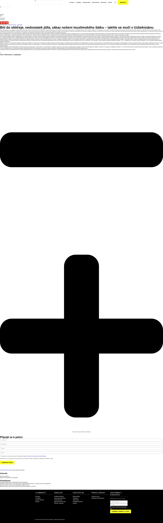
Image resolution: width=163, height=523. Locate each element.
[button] (1, 22)
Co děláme (78, 2)
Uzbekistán (19, 24)
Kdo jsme (72, 2)
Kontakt (110, 2)
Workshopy (103, 2)
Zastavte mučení (12, 24)
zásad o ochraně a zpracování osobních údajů (35, 456)
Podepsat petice (86, 2)
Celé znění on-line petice (6, 470)
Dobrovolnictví (95, 2)
